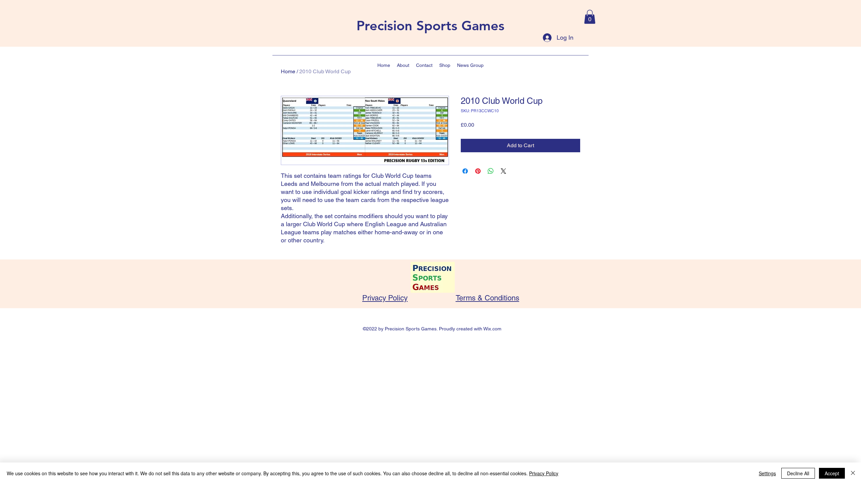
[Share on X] (503, 171)
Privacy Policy (385, 298)
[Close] (853, 473)
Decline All (798, 473)
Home (288, 71)
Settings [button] (767, 473)
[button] (590, 17)
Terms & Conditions (487, 298)
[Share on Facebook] (465, 171)
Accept (832, 473)
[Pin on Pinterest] (478, 171)
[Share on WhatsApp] (491, 171)
